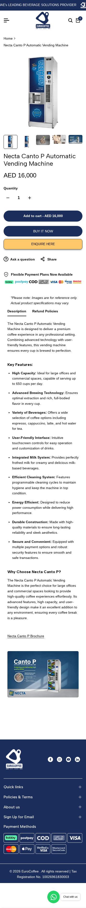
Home (8, 38)
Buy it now (43, 231)
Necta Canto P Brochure (25, 636)
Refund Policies (45, 311)
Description (16, 311)
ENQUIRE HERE (43, 244)
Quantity (11, 188)
